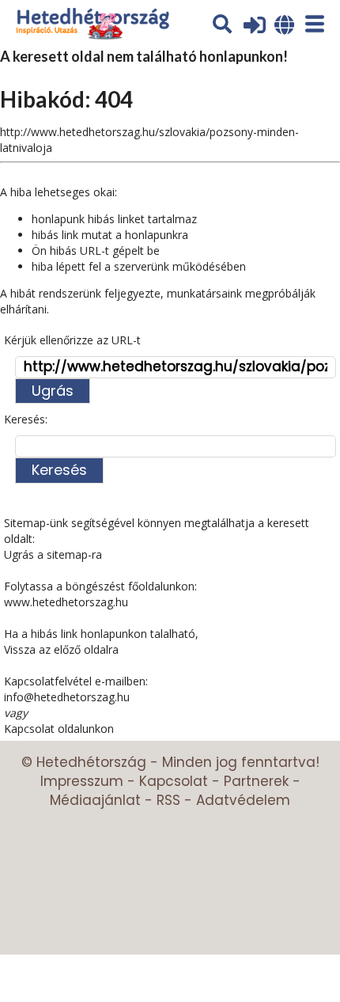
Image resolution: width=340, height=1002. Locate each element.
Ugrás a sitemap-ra (53, 554)
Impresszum (81, 781)
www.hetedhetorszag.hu (66, 601)
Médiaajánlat (95, 800)
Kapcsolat (173, 781)
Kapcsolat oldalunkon (59, 728)
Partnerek (256, 781)
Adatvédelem (243, 800)
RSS (168, 800)
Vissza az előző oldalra (61, 649)
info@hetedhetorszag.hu (67, 696)
